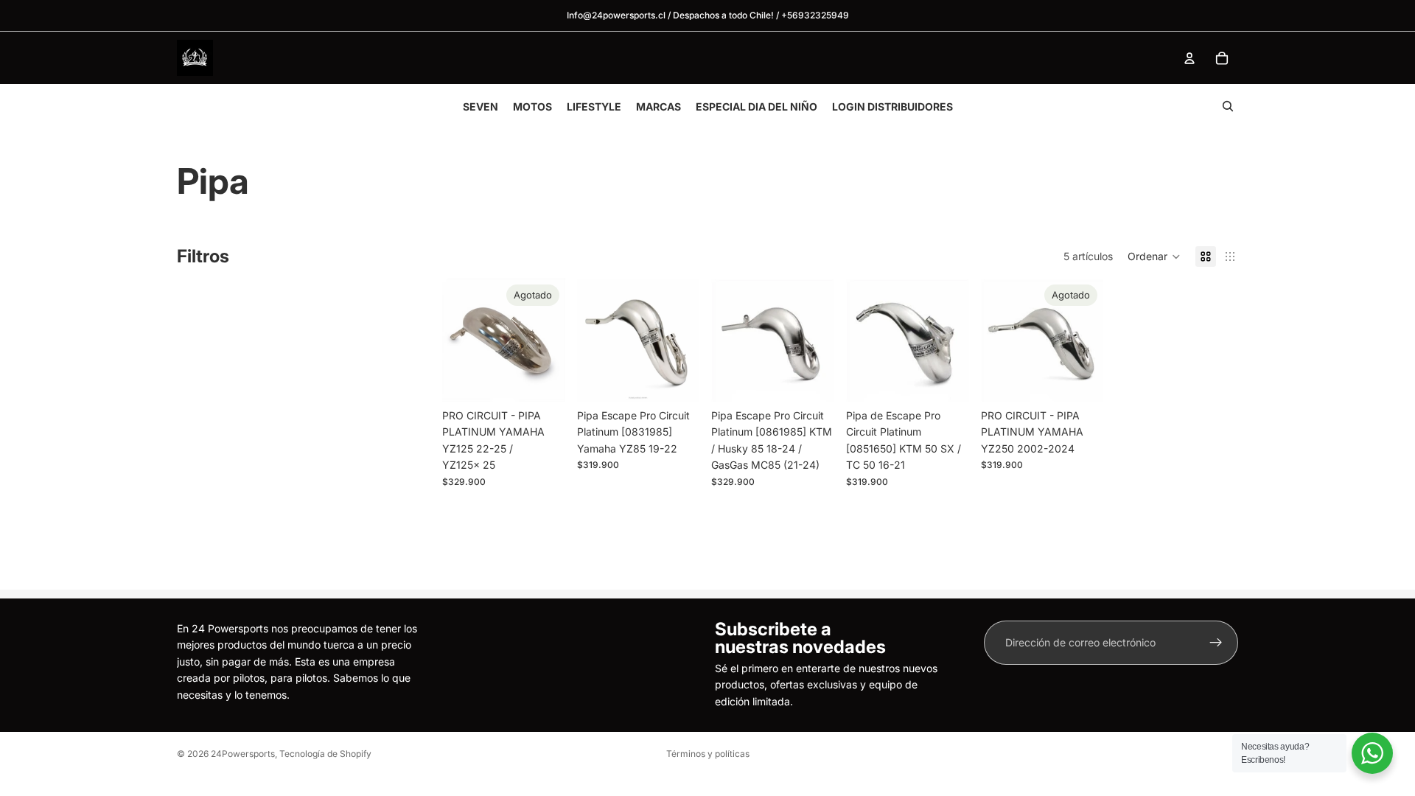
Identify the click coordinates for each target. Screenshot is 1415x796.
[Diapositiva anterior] (997, 340)
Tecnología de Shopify (325, 753)
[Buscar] (1228, 106)
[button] (1154, 256)
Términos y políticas (708, 753)
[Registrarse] (1216, 642)
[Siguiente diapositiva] (1087, 340)
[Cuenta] (1189, 58)
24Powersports (243, 753)
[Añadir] (677, 379)
